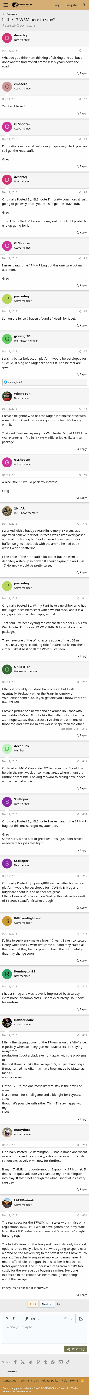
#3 (85, 139)
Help (64, 1380)
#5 (85, 258)
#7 (85, 351)
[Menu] (6, 5)
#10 (84, 523)
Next (45, 1304)
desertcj (10, 25)
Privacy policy (50, 1380)
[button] (7, 1319)
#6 (85, 311)
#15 (84, 876)
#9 (85, 475)
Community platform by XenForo (36, 1388)
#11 (84, 598)
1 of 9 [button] (33, 1304)
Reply (83, 73)
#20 (84, 1215)
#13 (84, 761)
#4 (85, 192)
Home (74, 1380)
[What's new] (84, 5)
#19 (84, 1145)
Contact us (9, 1380)
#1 (85, 50)
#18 (84, 1035)
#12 (84, 682)
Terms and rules (29, 1380)
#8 (85, 408)
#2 (85, 99)
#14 (84, 814)
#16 (84, 933)
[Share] (79, 50)
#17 (84, 986)
